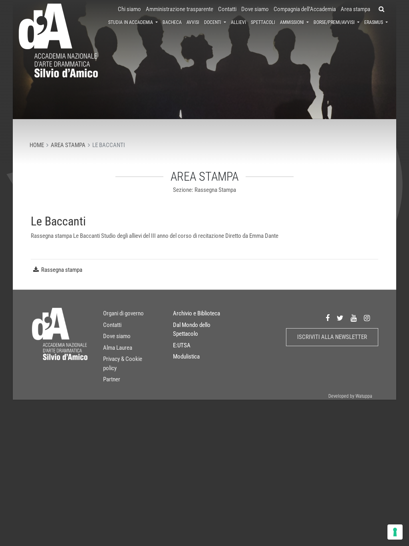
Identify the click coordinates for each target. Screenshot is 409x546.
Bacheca (172, 22)
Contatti (227, 9)
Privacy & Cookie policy (122, 363)
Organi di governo (123, 313)
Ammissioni (292, 22)
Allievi (238, 22)
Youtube (353, 318)
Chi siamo (129, 9)
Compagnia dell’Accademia (305, 9)
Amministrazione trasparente (179, 9)
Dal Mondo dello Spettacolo (191, 329)
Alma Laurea (117, 347)
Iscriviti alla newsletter (332, 337)
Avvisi (193, 22)
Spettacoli (263, 22)
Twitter (340, 318)
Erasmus (374, 22)
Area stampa (355, 9)
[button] (381, 9)
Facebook (327, 318)
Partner (111, 379)
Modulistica (186, 356)
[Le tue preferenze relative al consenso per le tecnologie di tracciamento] (395, 532)
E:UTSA (182, 345)
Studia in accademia (131, 22)
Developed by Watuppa (350, 396)
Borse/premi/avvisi (335, 22)
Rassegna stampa (61, 269)
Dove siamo (255, 9)
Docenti (213, 22)
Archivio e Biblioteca (196, 313)
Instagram (366, 318)
